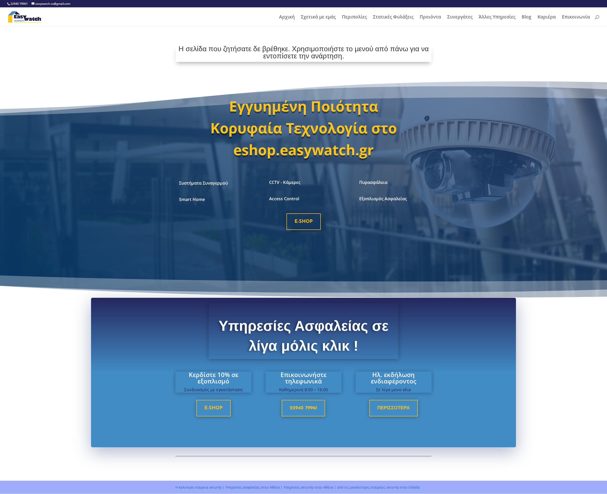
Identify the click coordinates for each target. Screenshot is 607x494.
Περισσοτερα (393, 408)
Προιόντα (430, 17)
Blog (526, 17)
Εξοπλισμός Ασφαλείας (383, 198)
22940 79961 (303, 408)
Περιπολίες (354, 17)
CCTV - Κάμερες (284, 182)
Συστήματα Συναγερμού (203, 183)
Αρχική (287, 17)
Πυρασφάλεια (373, 182)
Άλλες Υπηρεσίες (497, 17)
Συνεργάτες (460, 17)
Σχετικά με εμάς (318, 17)
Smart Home (192, 199)
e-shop (303, 221)
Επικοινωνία (576, 17)
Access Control (284, 198)
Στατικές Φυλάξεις (393, 17)
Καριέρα (547, 17)
